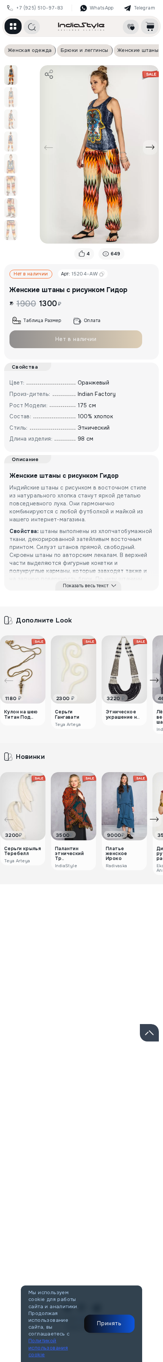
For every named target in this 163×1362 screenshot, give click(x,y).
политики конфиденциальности (89, 1105)
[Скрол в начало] (149, 1032)
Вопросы (131, 921)
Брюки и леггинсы (84, 50)
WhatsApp (102, 8)
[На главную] (81, 26)
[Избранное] (131, 27)
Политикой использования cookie (48, 1347)
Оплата (92, 320)
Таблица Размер (42, 320)
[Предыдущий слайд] (48, 147)
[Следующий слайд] (150, 147)
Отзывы (52, 921)
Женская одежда (30, 50)
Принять (109, 1323)
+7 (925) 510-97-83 (39, 8)
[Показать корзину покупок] (149, 26)
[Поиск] (32, 27)
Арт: (79, 274)
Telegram (144, 8)
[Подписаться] (143, 1079)
